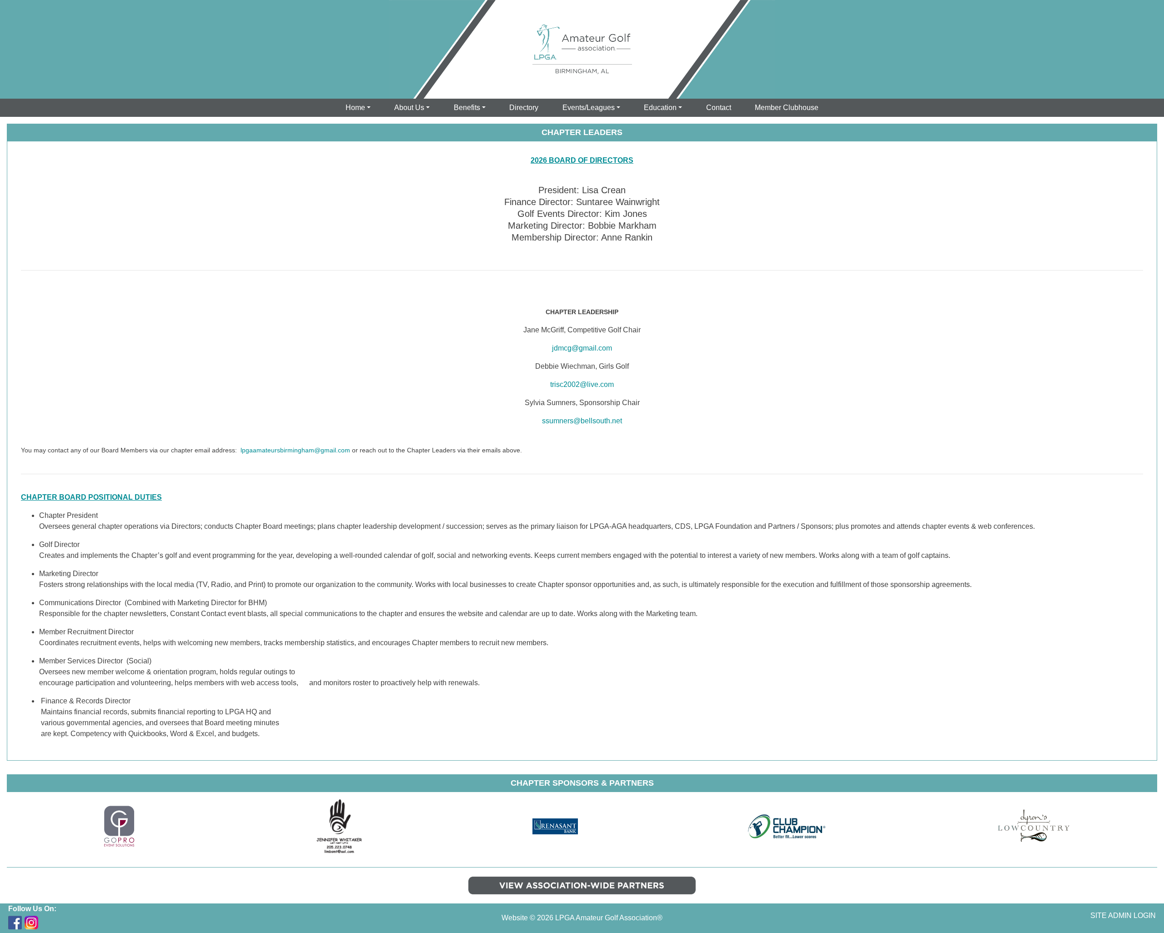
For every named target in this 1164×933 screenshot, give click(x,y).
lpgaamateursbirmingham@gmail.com (295, 450)
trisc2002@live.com (582, 384)
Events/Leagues (588, 107)
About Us (409, 107)
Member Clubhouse (786, 107)
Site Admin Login (1123, 915)
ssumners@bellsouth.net (582, 421)
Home (355, 107)
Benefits (467, 107)
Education (660, 107)
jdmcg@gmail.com (582, 348)
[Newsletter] (48, 922)
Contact (718, 107)
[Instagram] (31, 922)
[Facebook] (15, 922)
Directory (523, 107)
